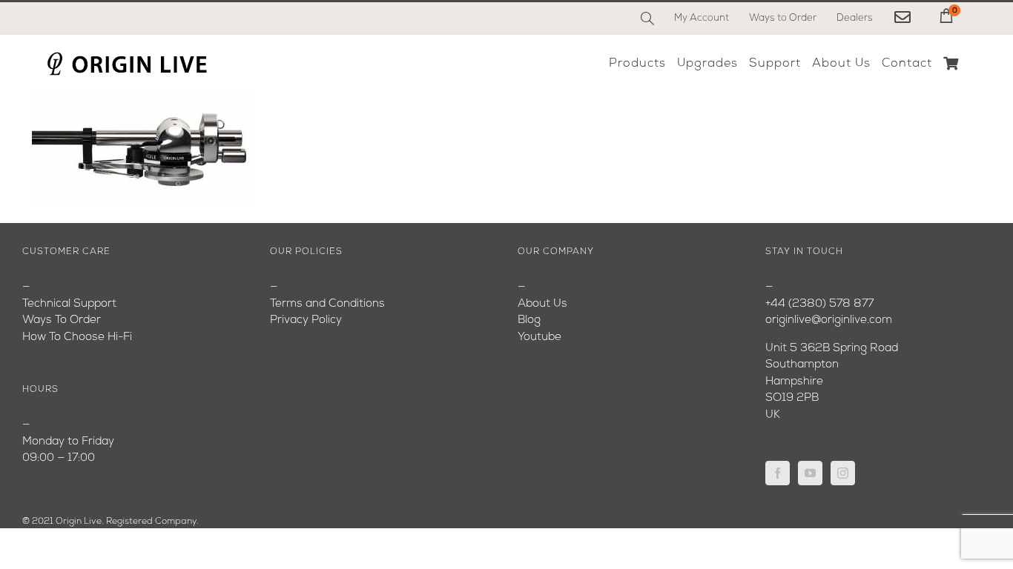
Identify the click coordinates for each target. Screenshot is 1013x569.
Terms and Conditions (327, 304)
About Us (542, 304)
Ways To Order (61, 320)
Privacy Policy (306, 320)
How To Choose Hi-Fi (77, 337)
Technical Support (69, 304)
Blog (529, 320)
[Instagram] (843, 473)
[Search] (647, 18)
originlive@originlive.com (828, 320)
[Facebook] (777, 473)
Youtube (539, 337)
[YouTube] (810, 473)
